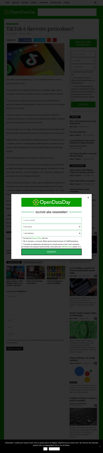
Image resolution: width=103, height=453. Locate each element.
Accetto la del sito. (35, 238)
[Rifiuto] (100, 446)
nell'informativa (67, 247)
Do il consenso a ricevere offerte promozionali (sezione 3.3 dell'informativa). (51, 241)
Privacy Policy (36, 238)
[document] (51, 226)
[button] (88, 197)
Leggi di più (54, 449)
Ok (45, 449)
